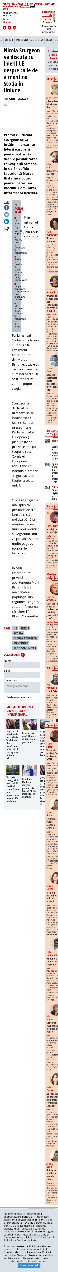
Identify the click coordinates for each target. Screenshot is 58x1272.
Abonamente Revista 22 (10, 14)
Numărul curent (18, 5)
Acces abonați (7, 20)
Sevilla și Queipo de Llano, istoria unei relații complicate (21, 269)
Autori (38, 4)
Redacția (49, 4)
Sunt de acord (29, 1265)
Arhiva (29, 4)
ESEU (49, 40)
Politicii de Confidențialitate (20, 1240)
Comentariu (11, 680)
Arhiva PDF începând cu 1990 (10, 6)
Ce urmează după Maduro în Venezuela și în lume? (20, 316)
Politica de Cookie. (36, 1261)
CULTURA (37, 40)
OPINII (9, 40)
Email (7, 670)
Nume (7, 661)
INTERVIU (22, 40)
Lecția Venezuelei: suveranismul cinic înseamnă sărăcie (22, 293)
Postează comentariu (19, 697)
